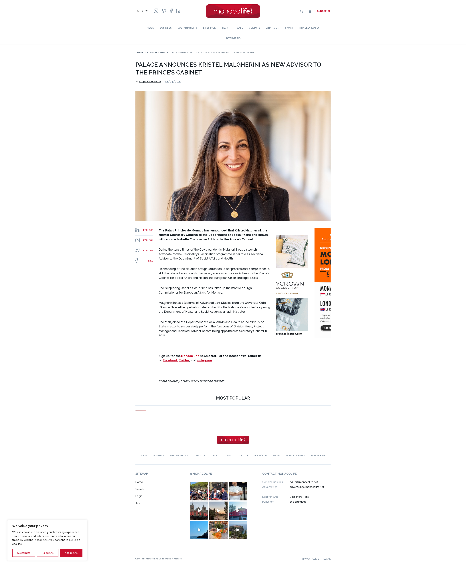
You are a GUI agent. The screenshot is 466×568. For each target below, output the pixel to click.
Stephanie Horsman (150, 81)
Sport (289, 28)
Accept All (71, 552)
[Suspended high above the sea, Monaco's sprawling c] (238, 530)
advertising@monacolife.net (307, 487)
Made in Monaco (173, 558)
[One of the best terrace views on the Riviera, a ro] (218, 530)
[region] (47, 540)
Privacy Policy (310, 559)
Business (166, 28)
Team (138, 503)
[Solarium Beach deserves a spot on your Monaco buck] (199, 530)
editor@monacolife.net (304, 482)
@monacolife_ (201, 473)
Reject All (48, 552)
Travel (238, 28)
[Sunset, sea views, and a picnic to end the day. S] (218, 511)
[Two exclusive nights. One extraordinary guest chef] (238, 491)
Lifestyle (209, 28)
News (150, 28)
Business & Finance (157, 53)
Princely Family (309, 28)
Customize (23, 552)
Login (138, 496)
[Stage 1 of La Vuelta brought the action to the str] (218, 491)
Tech (225, 28)
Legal (327, 559)
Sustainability (187, 28)
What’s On (272, 28)
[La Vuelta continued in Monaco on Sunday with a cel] (199, 491)
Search (139, 489)
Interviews (233, 38)
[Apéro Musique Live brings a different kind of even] (238, 511)
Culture (254, 28)
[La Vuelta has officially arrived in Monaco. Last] (199, 511)
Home (139, 482)
